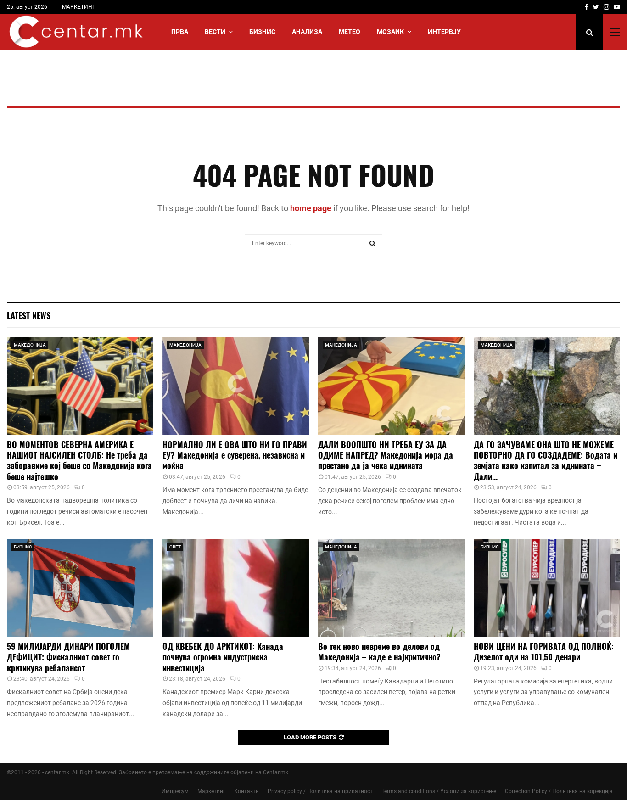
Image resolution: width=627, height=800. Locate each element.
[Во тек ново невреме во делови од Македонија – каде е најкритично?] (391, 588)
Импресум (175, 791)
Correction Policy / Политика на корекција (559, 791)
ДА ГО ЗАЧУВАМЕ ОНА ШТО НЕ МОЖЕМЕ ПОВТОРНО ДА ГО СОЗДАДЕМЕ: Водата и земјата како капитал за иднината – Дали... (545, 460)
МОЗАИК (390, 31)
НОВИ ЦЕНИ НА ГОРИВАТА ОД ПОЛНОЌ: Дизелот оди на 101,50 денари (544, 651)
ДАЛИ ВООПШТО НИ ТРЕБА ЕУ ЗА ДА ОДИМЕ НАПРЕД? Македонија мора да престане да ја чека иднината (385, 455)
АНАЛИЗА (307, 31)
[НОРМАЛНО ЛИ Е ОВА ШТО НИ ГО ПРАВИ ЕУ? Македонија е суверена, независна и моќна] (235, 386)
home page (310, 208)
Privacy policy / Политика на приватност (320, 791)
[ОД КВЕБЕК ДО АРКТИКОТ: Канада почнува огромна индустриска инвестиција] (235, 588)
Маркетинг (211, 791)
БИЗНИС (262, 31)
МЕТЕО (349, 31)
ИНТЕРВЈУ (444, 31)
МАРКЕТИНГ (78, 7)
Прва (179, 31)
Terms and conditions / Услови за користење (438, 791)
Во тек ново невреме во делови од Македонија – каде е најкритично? (379, 651)
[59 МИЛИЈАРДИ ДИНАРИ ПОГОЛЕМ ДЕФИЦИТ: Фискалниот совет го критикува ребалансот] (80, 588)
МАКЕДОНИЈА (30, 344)
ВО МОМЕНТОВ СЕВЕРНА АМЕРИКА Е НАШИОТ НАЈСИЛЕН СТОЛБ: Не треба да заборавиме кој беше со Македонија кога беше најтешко (79, 460)
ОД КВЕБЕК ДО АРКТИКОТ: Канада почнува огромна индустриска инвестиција (222, 657)
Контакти (246, 791)
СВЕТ (175, 546)
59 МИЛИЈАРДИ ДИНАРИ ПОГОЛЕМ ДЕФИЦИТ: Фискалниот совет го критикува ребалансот (68, 657)
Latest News (28, 315)
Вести (215, 31)
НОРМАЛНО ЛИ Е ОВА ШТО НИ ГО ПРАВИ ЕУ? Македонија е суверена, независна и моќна (234, 455)
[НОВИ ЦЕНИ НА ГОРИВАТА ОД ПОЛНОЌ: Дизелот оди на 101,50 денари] (547, 588)
